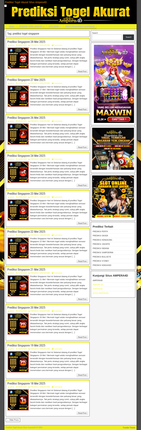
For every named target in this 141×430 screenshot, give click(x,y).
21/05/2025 (22, 273)
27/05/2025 (22, 83)
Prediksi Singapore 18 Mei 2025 (26, 383)
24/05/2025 (22, 159)
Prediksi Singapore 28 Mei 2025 (26, 42)
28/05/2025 (22, 45)
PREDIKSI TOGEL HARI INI (30, 26)
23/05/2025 (22, 197)
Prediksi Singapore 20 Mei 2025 (26, 307)
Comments (58, 45)
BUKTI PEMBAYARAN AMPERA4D (80, 26)
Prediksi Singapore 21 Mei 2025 (26, 269)
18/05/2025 (22, 387)
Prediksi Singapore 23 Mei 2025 (26, 193)
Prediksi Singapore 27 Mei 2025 (26, 80)
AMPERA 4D (98, 285)
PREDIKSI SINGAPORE (40, 45)
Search (95, 33)
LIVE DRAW (54, 26)
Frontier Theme (129, 427)
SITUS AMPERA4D (100, 293)
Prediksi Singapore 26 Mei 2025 (26, 117)
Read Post (82, 71)
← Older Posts (13, 420)
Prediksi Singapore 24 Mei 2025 (26, 155)
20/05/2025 (22, 311)
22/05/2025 (22, 235)
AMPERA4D (98, 289)
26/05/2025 (22, 121)
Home (11, 26)
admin (12, 45)
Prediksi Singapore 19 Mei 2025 (26, 345)
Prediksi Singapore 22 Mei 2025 (26, 231)
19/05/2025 (22, 349)
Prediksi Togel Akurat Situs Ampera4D (26, 2)
